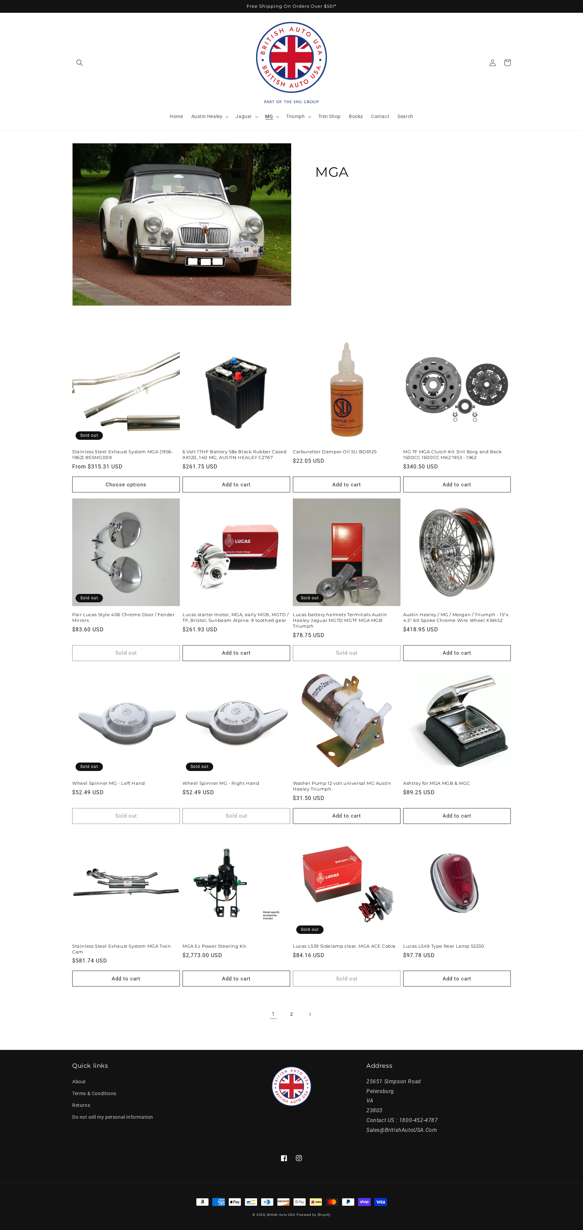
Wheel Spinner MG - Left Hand (108, 783)
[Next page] (309, 1014)
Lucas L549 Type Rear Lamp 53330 (443, 946)
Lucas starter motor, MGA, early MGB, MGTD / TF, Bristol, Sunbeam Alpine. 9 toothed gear (236, 617)
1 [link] (273, 1014)
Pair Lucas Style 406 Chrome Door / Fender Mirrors (123, 617)
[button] (79, 62)
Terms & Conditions (94, 1093)
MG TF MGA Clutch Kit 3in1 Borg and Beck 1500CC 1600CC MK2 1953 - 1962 (452, 454)
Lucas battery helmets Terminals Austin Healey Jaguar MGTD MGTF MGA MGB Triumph (340, 620)
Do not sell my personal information (112, 1117)
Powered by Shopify (314, 1215)
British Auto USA (281, 1215)
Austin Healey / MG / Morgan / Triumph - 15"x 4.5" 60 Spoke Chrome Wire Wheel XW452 (455, 617)
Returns (81, 1105)
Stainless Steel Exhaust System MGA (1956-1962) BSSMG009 (122, 454)
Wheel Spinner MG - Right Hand (221, 783)
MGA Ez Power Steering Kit (214, 946)
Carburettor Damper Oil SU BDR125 (335, 451)
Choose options (126, 485)
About (79, 1081)
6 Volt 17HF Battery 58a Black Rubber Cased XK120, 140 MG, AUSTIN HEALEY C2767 (234, 454)
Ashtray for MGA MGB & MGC (436, 783)
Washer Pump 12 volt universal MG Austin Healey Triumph (342, 786)
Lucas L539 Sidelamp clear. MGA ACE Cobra (344, 946)
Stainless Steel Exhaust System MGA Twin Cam (121, 948)
